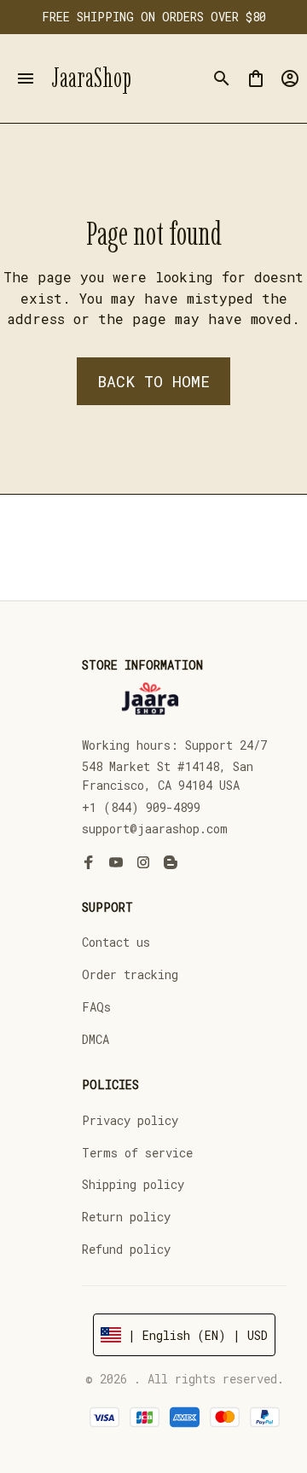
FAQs (96, 1007)
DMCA (95, 1039)
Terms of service (137, 1153)
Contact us (116, 942)
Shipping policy (133, 1184)
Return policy (126, 1217)
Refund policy (126, 1249)
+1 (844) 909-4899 (141, 807)
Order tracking (130, 974)
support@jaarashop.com (155, 829)
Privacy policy (130, 1120)
